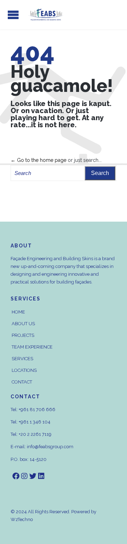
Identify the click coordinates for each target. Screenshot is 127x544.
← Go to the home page (38, 160)
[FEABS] (46, 14)
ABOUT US (23, 323)
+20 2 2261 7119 (35, 434)
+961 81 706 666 (37, 409)
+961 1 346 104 (34, 422)
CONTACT (22, 382)
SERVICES (22, 358)
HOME (18, 312)
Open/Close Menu (13, 14)
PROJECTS (23, 335)
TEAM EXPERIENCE (32, 347)
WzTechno (22, 519)
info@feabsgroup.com (50, 446)
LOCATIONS (24, 370)
